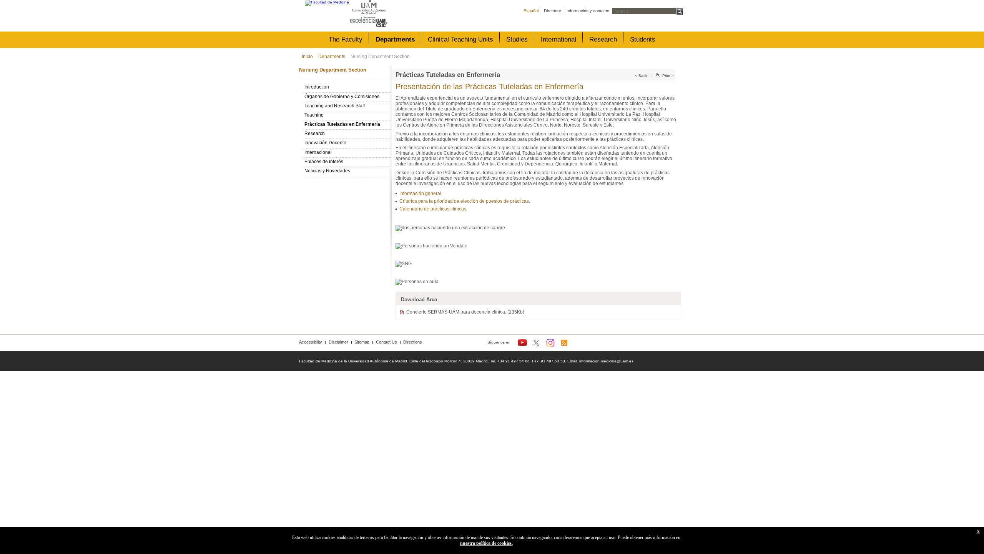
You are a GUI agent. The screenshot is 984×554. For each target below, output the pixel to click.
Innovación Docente (325, 142)
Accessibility (310, 342)
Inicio (307, 56)
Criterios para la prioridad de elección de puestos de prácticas (464, 201)
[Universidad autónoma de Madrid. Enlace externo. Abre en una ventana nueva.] (368, 7)
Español (531, 10)
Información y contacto (588, 10)
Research (603, 39)
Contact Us (386, 342)
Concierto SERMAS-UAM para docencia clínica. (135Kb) (465, 312)
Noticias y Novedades (327, 171)
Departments (395, 39)
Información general (420, 193)
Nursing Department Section (380, 56)
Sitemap (361, 342)
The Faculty (345, 39)
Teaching (314, 115)
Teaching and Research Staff (334, 105)
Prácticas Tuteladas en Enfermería (342, 124)
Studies (517, 39)
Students (642, 39)
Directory (552, 10)
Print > (668, 75)
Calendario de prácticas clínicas (432, 209)
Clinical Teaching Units (460, 39)
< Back (641, 75)
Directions (412, 342)
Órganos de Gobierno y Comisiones (341, 96)
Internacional (318, 152)
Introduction (316, 87)
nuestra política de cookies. (486, 543)
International (558, 39)
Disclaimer (338, 342)
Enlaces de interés (323, 161)
